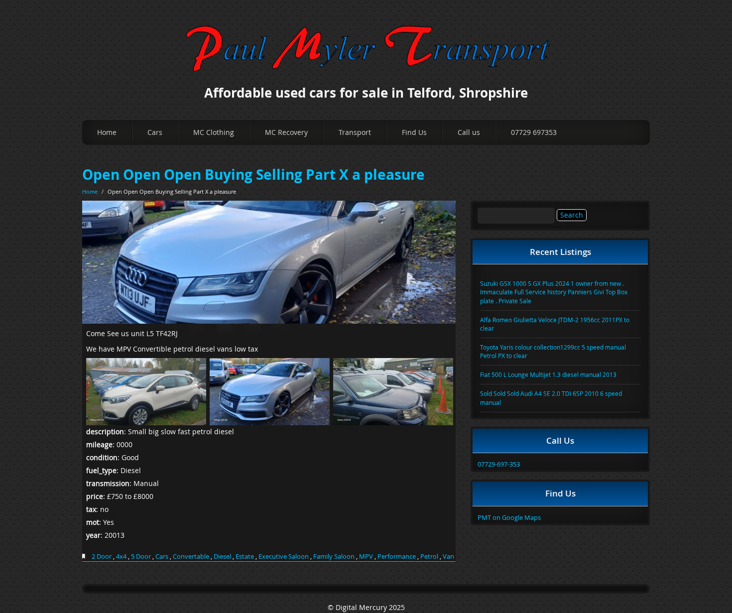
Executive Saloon (283, 556)
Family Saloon (334, 556)
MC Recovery (286, 132)
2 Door (102, 556)
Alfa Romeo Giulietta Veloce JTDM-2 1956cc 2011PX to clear (554, 324)
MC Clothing (213, 132)
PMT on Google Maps (509, 517)
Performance (396, 556)
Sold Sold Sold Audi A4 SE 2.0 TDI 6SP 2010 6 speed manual (551, 397)
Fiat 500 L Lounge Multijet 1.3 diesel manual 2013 (548, 374)
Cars (154, 132)
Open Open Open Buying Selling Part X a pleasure (253, 174)
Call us (469, 132)
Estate (245, 556)
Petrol (429, 556)
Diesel (222, 556)
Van (448, 556)
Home (107, 132)
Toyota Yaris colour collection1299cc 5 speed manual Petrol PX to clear (553, 351)
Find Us (414, 132)
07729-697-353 (499, 464)
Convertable (191, 556)
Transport (355, 132)
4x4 (121, 556)
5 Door (141, 556)
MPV (366, 556)
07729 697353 (534, 132)
